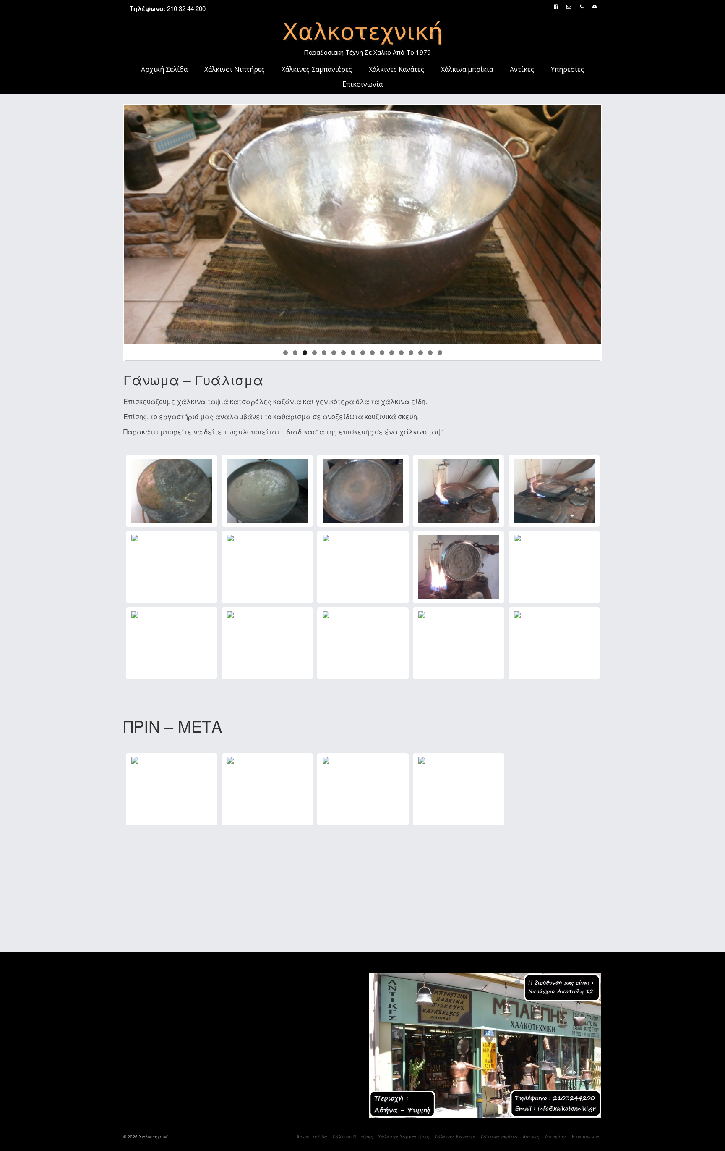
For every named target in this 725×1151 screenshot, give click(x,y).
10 (372, 352)
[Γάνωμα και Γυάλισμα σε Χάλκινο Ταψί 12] (267, 644)
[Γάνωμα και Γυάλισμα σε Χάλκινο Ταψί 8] (363, 567)
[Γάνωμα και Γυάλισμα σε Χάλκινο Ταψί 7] (267, 567)
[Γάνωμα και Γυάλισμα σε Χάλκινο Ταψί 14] (458, 644)
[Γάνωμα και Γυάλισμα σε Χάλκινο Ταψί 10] (554, 567)
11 (382, 352)
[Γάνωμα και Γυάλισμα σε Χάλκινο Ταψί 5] (554, 491)
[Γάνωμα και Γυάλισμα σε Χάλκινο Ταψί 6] (171, 567)
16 (430, 352)
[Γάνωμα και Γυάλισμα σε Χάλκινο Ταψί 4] (458, 491)
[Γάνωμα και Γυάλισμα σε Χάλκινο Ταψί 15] (554, 644)
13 (401, 352)
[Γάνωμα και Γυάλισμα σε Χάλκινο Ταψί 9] (458, 567)
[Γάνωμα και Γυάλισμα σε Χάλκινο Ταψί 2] (267, 491)
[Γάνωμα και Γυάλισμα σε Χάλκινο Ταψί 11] (171, 644)
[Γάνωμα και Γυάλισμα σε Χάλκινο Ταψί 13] (363, 644)
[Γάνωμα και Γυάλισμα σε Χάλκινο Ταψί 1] (171, 491)
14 (411, 352)
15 (420, 352)
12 (391, 352)
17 (440, 352)
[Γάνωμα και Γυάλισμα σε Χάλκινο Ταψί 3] (363, 491)
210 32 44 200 (168, 8)
